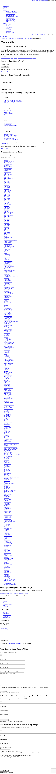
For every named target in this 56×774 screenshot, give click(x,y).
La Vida (6, 337)
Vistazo (5, 562)
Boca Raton (8, 24)
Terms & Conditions (7, 604)
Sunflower (6, 498)
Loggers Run (7, 361)
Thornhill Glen (7, 516)
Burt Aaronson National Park (10, 125)
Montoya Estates (8, 395)
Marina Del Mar (7, 376)
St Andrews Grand (8, 491)
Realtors (5, 7)
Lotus (5, 365)
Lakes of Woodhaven (9, 347)
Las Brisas (6, 352)
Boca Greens (7, 194)
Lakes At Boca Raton (9, 342)
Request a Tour (4, 143)
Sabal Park (6, 458)
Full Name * (3, 659)
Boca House (7, 198)
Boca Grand (7, 193)
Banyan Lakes (7, 169)
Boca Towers (7, 224)
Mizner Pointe (7, 389)
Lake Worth (8, 29)
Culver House (7, 295)
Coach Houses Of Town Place (11, 276)
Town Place (6, 533)
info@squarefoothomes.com (6, 629)
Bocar (5, 236)
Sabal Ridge (7, 461)
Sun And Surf (7, 496)
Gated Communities (10, 14)
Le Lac (5, 354)
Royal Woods (7, 457)
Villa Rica (6, 551)
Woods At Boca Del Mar (9, 583)
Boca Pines (6, 210)
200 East (6, 160)
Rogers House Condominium (11, 448)
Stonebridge (7, 492)
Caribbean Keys (7, 251)
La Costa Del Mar (8, 331)
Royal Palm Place (8, 452)
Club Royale (7, 275)
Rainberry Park (7, 441)
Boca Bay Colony (8, 174)
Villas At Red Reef (8, 558)
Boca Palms (6, 208)
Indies (5, 326)
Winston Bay (7, 578)
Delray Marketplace (8, 113)
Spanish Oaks (7, 487)
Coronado (6, 285)
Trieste (5, 538)
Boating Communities (11, 11)
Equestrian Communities (11, 12)
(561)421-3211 (3, 36)
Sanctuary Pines (7, 468)
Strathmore (6, 495)
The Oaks (6, 505)
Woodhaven (7, 581)
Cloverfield (6, 274)
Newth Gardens (7, 399)
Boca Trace (6, 221)
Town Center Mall (8, 111)
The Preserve (7, 507)
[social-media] (3, 633)
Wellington (8, 31)
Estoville (6, 304)
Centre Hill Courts (8, 261)
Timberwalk (7, 529)
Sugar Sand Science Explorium (11, 135)
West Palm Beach (10, 32)
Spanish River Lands (9, 488)
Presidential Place (8, 439)
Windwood (6, 575)
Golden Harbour (8, 316)
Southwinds (6, 485)
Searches (46, 0)
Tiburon (6, 523)
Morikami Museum (8, 134)
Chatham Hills (7, 267)
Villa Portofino (7, 550)
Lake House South (8, 343)
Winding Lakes (7, 572)
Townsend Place (8, 536)
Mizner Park (7, 112)
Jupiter (7, 28)
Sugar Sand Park (8, 123)
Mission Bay (7, 384)
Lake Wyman (7, 344)
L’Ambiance (7, 350)
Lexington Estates (8, 358)
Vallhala (6, 546)
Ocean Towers (7, 403)
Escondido (6, 297)
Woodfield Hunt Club (9, 580)
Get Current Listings (5, 593)
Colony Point (7, 279)
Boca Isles (6, 200)
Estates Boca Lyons (8, 303)
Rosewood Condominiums (10, 449)
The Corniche (7, 284)
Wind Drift (6, 571)
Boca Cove (6, 185)
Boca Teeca (6, 220)
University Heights (8, 543)
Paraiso (5, 418)
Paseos (5, 420)
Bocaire (6, 234)
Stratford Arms (7, 494)
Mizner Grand (7, 386)
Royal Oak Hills (8, 450)
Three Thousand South (9, 521)
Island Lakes (7, 327)
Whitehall (6, 568)
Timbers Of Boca (8, 528)
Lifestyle (5, 10)
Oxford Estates (7, 406)
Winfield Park (7, 576)
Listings (42, 0)
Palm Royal (6, 410)
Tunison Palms (7, 541)
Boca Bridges (7, 175)
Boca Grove (7, 195)
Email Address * (4, 663)
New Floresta (7, 397)
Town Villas (7, 534)
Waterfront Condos (10, 19)
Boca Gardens (7, 190)
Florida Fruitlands (8, 310)
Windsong (6, 574)
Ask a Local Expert (5, 148)
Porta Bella (6, 436)
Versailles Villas (7, 547)
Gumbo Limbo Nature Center (11, 139)
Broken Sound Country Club (10, 240)
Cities (4, 23)
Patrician (6, 423)
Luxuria (6, 369)
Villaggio (6, 557)
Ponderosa (6, 433)
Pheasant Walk (7, 424)
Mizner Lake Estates (8, 388)
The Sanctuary (7, 508)
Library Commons (8, 359)
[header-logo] (9, 3)
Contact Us (5, 606)
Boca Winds (7, 232)
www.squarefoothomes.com (14, 643)
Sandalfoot (6, 469)
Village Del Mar (7, 555)
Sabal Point (6, 460)
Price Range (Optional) (5, 747)
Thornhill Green (7, 517)
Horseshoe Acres (8, 325)
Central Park (7, 259)
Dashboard (38, 0)
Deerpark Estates (8, 296)
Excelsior (6, 305)
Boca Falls (6, 189)
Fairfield (6, 306)
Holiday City (7, 323)
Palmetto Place (7, 415)
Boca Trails (6, 223)
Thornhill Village (8, 520)
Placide (5, 430)
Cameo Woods (7, 242)
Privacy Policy (6, 602)
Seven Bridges (7, 475)
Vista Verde (6, 560)
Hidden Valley (7, 322)
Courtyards (6, 291)
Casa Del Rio (7, 255)
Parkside (6, 419)
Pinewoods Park (8, 124)
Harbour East (7, 318)
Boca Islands (7, 199)
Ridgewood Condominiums (10, 444)
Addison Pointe (7, 162)
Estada (5, 300)
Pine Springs (7, 426)
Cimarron (6, 268)
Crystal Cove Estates (9, 293)
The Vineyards (7, 511)
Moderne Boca (7, 393)
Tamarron (6, 500)
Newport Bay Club (8, 398)
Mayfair (6, 377)
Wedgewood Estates (8, 564)
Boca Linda (6, 206)
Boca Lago (6, 202)
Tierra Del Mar (7, 525)
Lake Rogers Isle (8, 346)
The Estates (6, 503)
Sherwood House (8, 478)
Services (5, 8)
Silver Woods (7, 481)
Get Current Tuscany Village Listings (9, 58)
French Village (7, 313)
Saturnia (6, 471)
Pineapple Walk (7, 427)
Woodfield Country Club (9, 579)
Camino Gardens (8, 244)
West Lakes (6, 566)
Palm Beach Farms (8, 409)
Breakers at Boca (8, 237)
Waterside (6, 563)
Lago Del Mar (7, 339)
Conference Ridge (8, 282)
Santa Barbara (7, 470)
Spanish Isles (7, 486)
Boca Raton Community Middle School (13, 101)
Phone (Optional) (4, 667)
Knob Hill (6, 335)
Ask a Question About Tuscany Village (27, 58)
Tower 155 (6, 532)
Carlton (5, 253)
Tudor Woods (7, 540)
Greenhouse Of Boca (9, 317)
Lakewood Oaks (8, 348)
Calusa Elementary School (10, 103)
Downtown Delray (8, 114)
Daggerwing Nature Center (10, 136)
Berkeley (6, 170)
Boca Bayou (7, 173)
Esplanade (6, 299)
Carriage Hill (7, 254)
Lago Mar (6, 340)
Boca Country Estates (9, 183)
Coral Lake (6, 283)
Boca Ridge (6, 216)
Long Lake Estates (8, 363)
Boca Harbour (7, 196)
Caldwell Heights (8, 241)
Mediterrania (7, 381)
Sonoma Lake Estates (9, 483)
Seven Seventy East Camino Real (11, 477)
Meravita (6, 380)
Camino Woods (7, 248)
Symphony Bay (7, 499)
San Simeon (7, 466)
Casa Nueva (7, 257)
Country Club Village (9, 287)
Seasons (6, 474)
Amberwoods (7, 165)
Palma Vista (6, 411)
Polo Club (6, 432)
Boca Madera (7, 207)
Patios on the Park (8, 422)
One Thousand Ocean (9, 405)
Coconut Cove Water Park (10, 138)
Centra (5, 258)
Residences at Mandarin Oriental (11, 443)
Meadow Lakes (7, 378)
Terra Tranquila (7, 502)
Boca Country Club (8, 182)
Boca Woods (7, 233)
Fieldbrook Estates (8, 309)
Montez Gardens (8, 394)
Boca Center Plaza (8, 178)
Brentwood (6, 238)
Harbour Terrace (8, 320)
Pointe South (7, 431)
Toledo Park (7, 530)
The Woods (6, 513)
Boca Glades (7, 191)
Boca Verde (6, 225)
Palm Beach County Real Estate (12, 38)
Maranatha (6, 373)
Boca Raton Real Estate (26, 38)
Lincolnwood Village (9, 360)
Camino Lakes (7, 245)
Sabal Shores (7, 462)
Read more (3, 56)
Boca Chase (7, 179)
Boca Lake (6, 203)
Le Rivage (6, 355)
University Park (7, 545)
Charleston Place (8, 265)
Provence (6, 440)
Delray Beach (9, 27)
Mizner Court (7, 385)
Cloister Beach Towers (9, 270)
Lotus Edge (6, 367)
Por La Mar (6, 435)
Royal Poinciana (8, 456)
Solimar (6, 482)
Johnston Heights (8, 329)
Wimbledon (6, 570)
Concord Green (7, 280)
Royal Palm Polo (8, 453)
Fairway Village (7, 308)
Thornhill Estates (8, 515)
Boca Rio (6, 217)
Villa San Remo (7, 553)
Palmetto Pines (7, 414)
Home (2, 38)
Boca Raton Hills (8, 213)
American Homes (8, 166)
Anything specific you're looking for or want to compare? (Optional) (15, 755)
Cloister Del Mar (8, 271)
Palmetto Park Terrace (9, 413)
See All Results (5, 66)
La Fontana (6, 334)
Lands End (6, 351)
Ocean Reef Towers (8, 402)
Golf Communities (10, 15)
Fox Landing (7, 312)
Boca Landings (7, 204)
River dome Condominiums (10, 447)
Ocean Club (7, 401)
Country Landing (8, 288)
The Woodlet (7, 512)
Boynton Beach (9, 25)
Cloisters (6, 272)
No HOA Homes (10, 18)
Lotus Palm (6, 368)
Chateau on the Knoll (9, 266)
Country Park (7, 289)
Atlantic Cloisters (8, 168)
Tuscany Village (7, 542)
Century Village (7, 262)
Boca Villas (6, 228)
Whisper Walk (7, 567)
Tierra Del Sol (7, 524)
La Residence (7, 338)
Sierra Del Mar (7, 479)
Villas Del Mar (7, 559)
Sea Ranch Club (8, 473)
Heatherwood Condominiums (11, 321)
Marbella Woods (8, 375)
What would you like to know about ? (9, 671)
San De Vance (7, 464)
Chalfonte (6, 263)
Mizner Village (7, 392)
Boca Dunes (7, 187)
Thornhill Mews (7, 519)
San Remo (6, 465)
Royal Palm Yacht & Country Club (12, 454)
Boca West (6, 230)
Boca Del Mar (7, 186)
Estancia (6, 301)
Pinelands (6, 428)
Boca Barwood (7, 172)
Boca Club (6, 181)
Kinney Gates (7, 333)
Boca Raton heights (8, 212)
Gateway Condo (8, 314)
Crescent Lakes (7, 292)
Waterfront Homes (10, 20)
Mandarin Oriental (8, 372)
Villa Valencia (7, 554)
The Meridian (7, 504)
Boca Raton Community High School (12, 100)
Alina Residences (8, 164)
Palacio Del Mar (8, 407)
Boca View (6, 227)
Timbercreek (7, 526)
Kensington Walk (8, 330)
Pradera (6, 437)
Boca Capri (6, 177)
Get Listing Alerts (5, 71)
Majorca (6, 371)
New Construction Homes (12, 16)
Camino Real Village (9, 246)
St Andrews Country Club (10, 490)
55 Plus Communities (11, 21)
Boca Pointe (7, 211)
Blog (4, 605)
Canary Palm (7, 249)
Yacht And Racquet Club (10, 584)
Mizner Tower (7, 390)
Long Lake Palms (8, 364)
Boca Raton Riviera (8, 215)
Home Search (6, 6)
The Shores (6, 509)
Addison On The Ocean (9, 161)
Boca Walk (6, 229)
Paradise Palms (7, 416)
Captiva (6, 250)
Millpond (6, 382)
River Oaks (6, 445)
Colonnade (6, 278)
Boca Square (7, 219)
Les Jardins (6, 356)
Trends (5, 537)
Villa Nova (6, 549)
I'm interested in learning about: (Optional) (9, 686)
